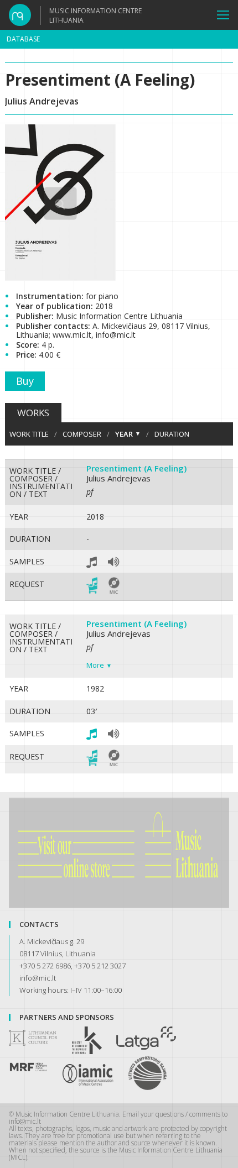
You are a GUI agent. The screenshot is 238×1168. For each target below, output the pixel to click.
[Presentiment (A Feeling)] (60, 277)
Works (33, 412)
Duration (171, 434)
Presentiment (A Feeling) (136, 468)
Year (124, 434)
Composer (82, 434)
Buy (25, 380)
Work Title (29, 434)
